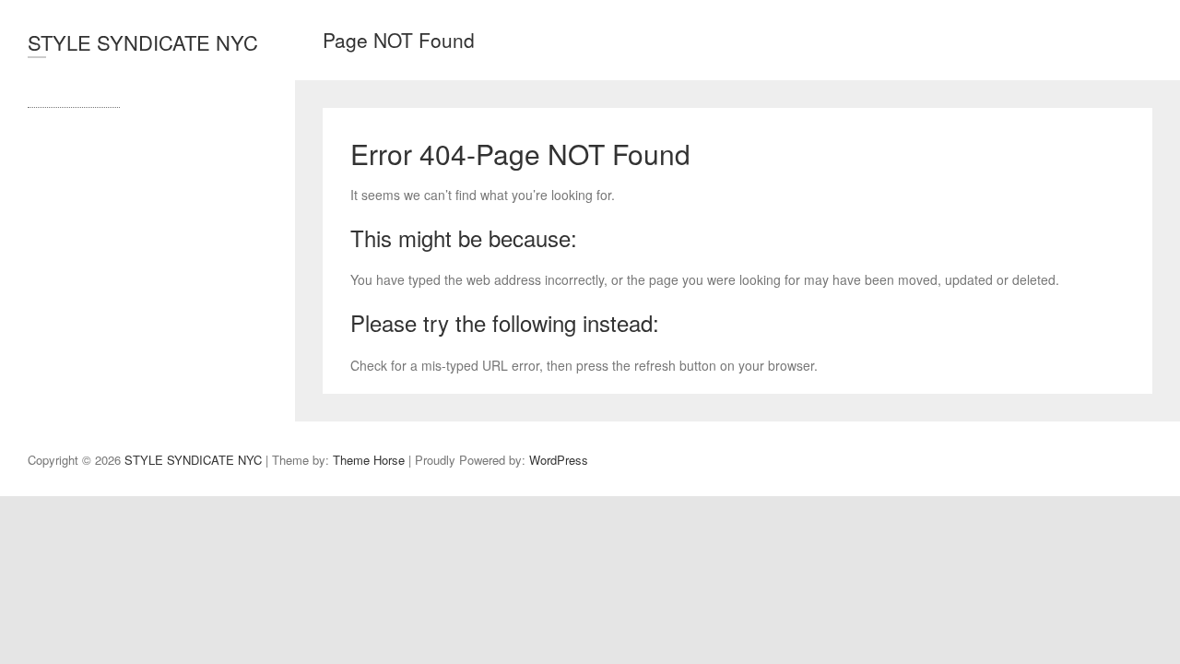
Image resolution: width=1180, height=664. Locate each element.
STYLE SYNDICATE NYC (143, 42)
